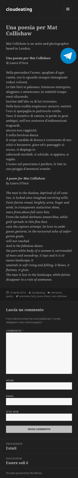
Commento (15, 330)
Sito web (12, 411)
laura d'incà (43, 296)
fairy (33, 296)
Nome (10, 380)
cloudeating (19, 9)
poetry (9, 296)
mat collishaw (59, 296)
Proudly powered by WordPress (24, 473)
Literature (56, 292)
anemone (24, 296)
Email (10, 396)
